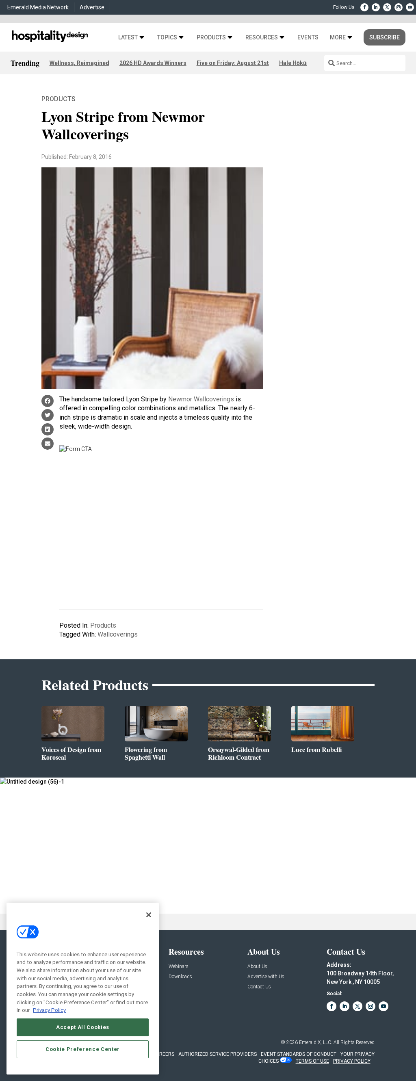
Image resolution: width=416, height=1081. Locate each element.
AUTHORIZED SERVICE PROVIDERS (217, 1054)
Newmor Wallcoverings (201, 399)
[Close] (149, 915)
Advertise (92, 7)
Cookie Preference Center (83, 1049)
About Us (257, 966)
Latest (128, 38)
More (338, 38)
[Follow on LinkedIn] (376, 7)
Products (211, 38)
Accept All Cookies (82, 1027)
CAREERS (163, 1054)
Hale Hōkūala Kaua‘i (305, 63)
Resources (261, 38)
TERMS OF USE (312, 1061)
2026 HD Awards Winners (152, 63)
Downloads (180, 976)
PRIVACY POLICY (351, 1061)
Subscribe (384, 37)
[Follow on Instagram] (398, 7)
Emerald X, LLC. (315, 1042)
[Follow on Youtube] (410, 7)
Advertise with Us (265, 976)
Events (307, 38)
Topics (167, 38)
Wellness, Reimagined (79, 63)
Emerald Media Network (38, 7)
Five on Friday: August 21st (233, 63)
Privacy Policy (49, 1010)
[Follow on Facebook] (364, 7)
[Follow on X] (387, 7)
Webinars (178, 966)
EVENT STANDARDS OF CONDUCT (298, 1054)
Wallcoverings (118, 634)
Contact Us (259, 987)
